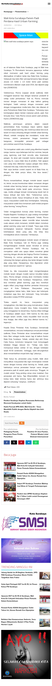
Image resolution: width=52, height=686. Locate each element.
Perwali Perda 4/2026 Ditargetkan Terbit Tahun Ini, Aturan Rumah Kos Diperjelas (31, 475)
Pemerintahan (20, 392)
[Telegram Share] (29, 442)
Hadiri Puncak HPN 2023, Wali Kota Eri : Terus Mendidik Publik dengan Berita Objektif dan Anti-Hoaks (24, 409)
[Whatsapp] (36, 442)
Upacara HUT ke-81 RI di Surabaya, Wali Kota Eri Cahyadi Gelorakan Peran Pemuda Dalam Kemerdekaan (31, 465)
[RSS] (21, 423)
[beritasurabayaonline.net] (12, 4)
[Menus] (49, 3)
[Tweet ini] (14, 442)
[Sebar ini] (7, 442)
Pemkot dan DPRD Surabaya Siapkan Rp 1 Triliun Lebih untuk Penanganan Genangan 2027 (32, 496)
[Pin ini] (21, 442)
